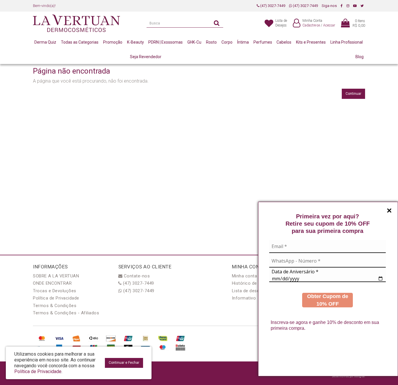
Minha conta (244, 276)
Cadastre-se (311, 25)
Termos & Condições (54, 305)
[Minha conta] (296, 23)
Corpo (227, 42)
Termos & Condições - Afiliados (66, 313)
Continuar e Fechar (124, 363)
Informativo (244, 298)
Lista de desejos (249, 290)
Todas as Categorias (79, 42)
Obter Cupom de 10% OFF (327, 300)
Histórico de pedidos (253, 283)
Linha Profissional (346, 42)
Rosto (211, 42)
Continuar (353, 94)
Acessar (329, 25)
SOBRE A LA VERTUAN (56, 276)
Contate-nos (136, 276)
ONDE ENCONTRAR (52, 283)
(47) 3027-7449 (272, 5)
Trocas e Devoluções (54, 290)
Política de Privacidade (56, 298)
